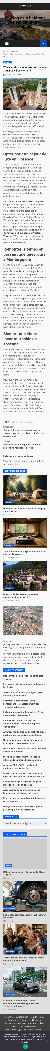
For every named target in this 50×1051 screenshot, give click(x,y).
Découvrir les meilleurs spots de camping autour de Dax (25, 490)
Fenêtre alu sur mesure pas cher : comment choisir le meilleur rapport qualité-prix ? (21, 723)
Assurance (10, 951)
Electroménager (14, 1029)
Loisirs (41, 1023)
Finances (36, 1020)
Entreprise (25, 1020)
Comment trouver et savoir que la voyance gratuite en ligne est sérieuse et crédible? (24, 431)
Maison (15, 1026)
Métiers (39, 1029)
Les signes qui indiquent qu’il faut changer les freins (25, 896)
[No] (46, 1041)
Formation (9, 1023)
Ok (26, 1046)
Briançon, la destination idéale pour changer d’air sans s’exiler (25, 576)
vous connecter (23, 460)
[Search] (37, 43)
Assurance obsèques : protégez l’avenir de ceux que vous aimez (25, 939)
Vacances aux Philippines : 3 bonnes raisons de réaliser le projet (22, 444)
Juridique (31, 1023)
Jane (5, 75)
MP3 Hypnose (43, 43)
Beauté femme (37, 1016)
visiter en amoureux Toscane (22, 422)
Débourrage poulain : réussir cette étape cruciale (25, 854)
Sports (8, 866)
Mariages (28, 1029)
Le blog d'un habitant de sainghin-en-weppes (25, 22)
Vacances (7, 62)
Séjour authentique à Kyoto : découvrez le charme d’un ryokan (25, 533)
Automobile (10, 908)
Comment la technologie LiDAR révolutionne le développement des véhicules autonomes (21, 703)
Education (13, 1020)
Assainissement (29, 1026)
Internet (21, 1023)
